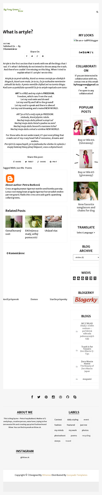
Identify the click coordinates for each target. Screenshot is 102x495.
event (86, 419)
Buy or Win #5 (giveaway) (86, 174)
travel (68, 441)
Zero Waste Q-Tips (87, 352)
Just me (48, 12)
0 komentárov (10, 49)
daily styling (72, 419)
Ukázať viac (51, 230)
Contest (58, 419)
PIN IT (54, 162)
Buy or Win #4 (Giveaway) (86, 141)
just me (6, 43)
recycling (86, 435)
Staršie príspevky (58, 299)
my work (73, 430)
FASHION (34, 12)
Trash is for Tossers (87, 347)
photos (85, 430)
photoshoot (59, 435)
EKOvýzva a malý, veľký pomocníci (31, 234)
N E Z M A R (87, 323)
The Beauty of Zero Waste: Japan (87, 369)
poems (28, 168)
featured (71, 425)
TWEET (30, 162)
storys (57, 441)
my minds (58, 430)
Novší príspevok (11, 299)
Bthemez (46, 475)
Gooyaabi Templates (77, 475)
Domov (34, 299)
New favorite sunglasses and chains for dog (86, 207)
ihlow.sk (37, 427)
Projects (61, 12)
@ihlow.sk (24, 457)
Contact (74, 12)
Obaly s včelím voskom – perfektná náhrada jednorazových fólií (87, 332)
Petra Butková (31, 184)
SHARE (18, 162)
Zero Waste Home (87, 362)
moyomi (87, 379)
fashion (57, 425)
